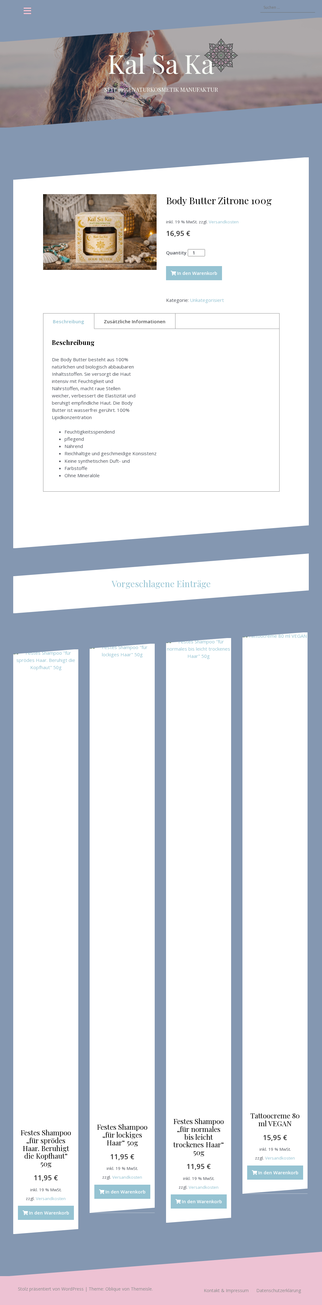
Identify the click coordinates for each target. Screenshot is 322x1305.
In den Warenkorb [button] (49, 1212)
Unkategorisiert (207, 300)
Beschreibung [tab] (68, 321)
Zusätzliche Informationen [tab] (134, 321)
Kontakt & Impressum (226, 1290)
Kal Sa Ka (161, 63)
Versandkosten (224, 222)
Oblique (113, 1289)
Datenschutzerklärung (278, 1290)
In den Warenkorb (197, 273)
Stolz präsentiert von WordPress (51, 1289)
